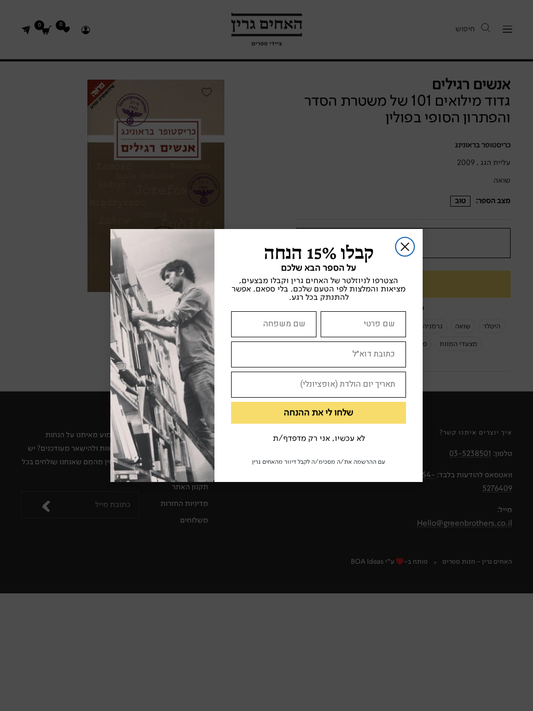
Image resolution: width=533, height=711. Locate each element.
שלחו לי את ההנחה (318, 412)
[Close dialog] (405, 246)
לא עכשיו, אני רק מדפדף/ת (319, 439)
